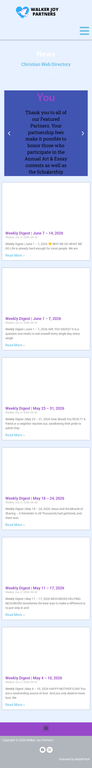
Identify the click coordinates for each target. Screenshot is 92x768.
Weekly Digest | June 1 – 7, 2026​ (33, 318)
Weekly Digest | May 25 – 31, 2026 (34, 408)
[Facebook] (43, 750)
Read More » (15, 255)
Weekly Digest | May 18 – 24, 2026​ (34, 498)
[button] (9, 133)
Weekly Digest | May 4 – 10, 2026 (33, 678)
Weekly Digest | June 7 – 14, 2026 (34, 233)
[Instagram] (50, 750)
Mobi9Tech (82, 759)
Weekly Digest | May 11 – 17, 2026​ (34, 588)
